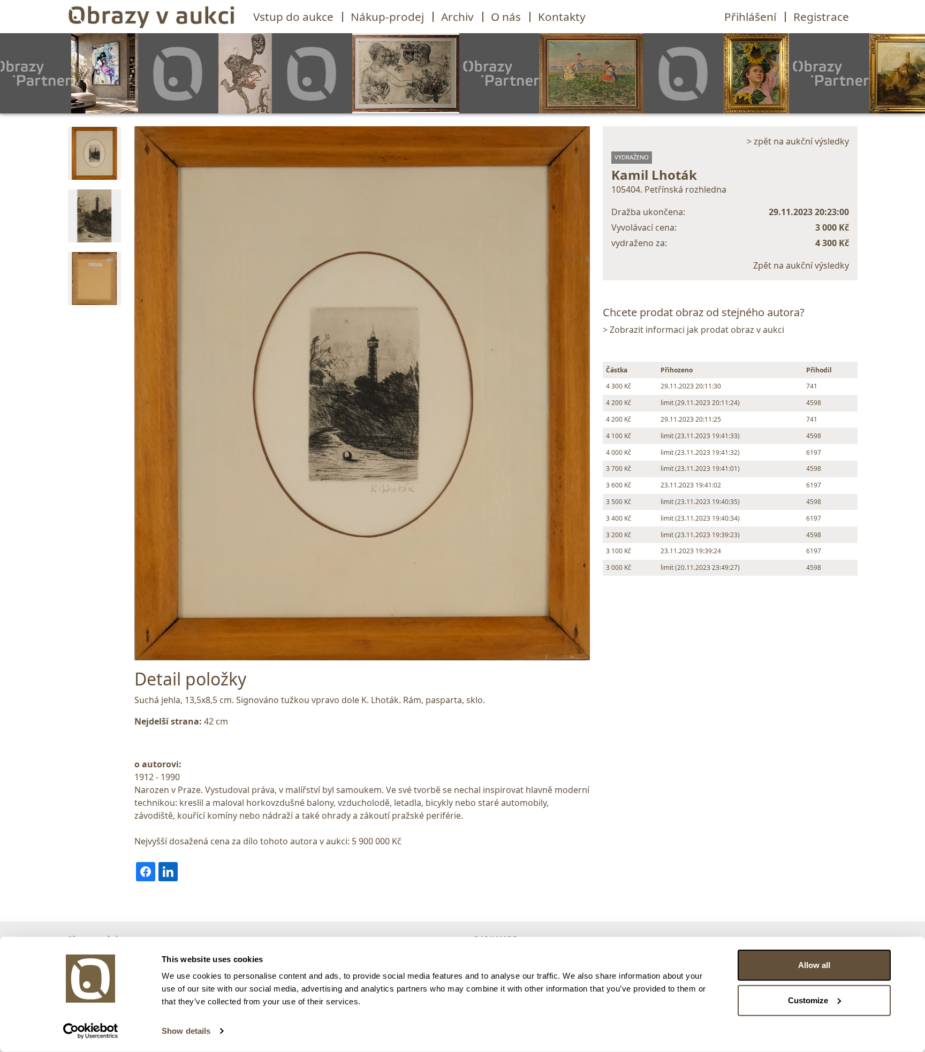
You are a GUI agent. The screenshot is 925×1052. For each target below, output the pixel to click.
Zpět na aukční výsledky (801, 265)
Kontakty (562, 16)
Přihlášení (750, 16)
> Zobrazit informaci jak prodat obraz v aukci (693, 330)
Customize (808, 999)
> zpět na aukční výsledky (798, 141)
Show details (186, 1030)
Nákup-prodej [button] (387, 16)
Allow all (814, 965)
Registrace (821, 16)
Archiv (457, 16)
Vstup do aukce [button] (293, 16)
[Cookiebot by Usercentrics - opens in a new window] (91, 1031)
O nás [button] (506, 16)
